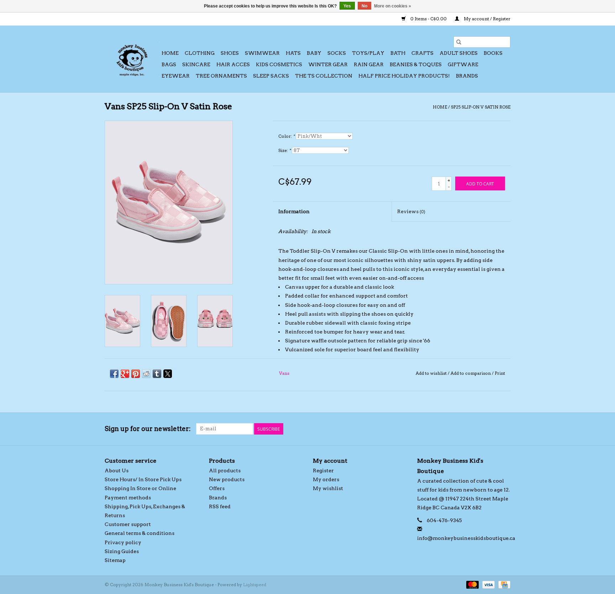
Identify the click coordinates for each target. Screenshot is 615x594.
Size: (284, 150)
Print (500, 373)
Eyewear (176, 76)
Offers (217, 488)
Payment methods (128, 497)
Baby (314, 53)
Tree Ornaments (221, 76)
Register (323, 470)
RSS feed (220, 506)
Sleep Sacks (271, 76)
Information (294, 211)
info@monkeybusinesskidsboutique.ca (466, 538)
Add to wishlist (432, 373)
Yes (347, 6)
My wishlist (328, 488)
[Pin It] (135, 373)
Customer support (128, 524)
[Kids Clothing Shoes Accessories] (132, 59)
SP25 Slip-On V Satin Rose (480, 107)
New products (227, 479)
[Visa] (488, 584)
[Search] (458, 42)
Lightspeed (254, 584)
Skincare (196, 64)
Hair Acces (233, 64)
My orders (326, 479)
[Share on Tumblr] (157, 373)
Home (170, 53)
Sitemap (115, 560)
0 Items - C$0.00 (428, 18)
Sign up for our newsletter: (148, 428)
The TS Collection (323, 76)
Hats (293, 53)
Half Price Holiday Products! (404, 76)
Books (493, 53)
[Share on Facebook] (114, 373)
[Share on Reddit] (146, 373)
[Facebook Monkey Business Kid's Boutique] (492, 429)
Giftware (463, 64)
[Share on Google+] (125, 373)
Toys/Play (368, 53)
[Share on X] (167, 373)
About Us (116, 470)
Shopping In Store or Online (140, 488)
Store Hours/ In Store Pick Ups (143, 479)
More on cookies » (392, 6)
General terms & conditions (139, 533)
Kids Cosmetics (279, 64)
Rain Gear (369, 64)
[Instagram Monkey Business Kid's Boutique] (504, 429)
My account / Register (486, 18)
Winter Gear (328, 64)
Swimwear (262, 53)
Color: (286, 136)
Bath (397, 53)
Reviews (411, 211)
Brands (467, 76)
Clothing (200, 53)
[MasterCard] (472, 584)
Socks (336, 53)
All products (225, 470)
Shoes (230, 53)
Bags (169, 64)
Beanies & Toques (416, 64)
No (364, 6)
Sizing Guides (122, 551)
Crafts (422, 53)
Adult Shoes (459, 53)
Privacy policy (123, 542)
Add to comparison (471, 373)
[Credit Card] (503, 584)
